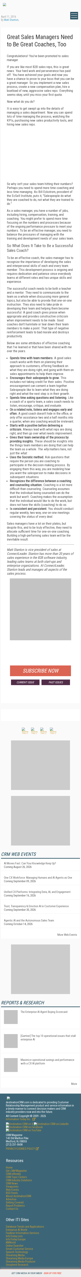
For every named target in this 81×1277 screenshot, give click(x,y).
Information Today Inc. (18, 1119)
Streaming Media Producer (20, 1261)
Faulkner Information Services (22, 1233)
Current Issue (25, 682)
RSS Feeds (12, 1193)
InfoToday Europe (16, 1239)
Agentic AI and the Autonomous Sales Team (29, 920)
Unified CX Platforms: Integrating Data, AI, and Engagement (37, 892)
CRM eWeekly (13, 1173)
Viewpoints (12, 1186)
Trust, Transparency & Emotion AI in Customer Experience (36, 906)
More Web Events (67, 935)
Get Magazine (16, 1170)
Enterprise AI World (16, 1229)
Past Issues (56, 682)
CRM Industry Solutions (19, 1180)
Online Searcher (14, 1245)
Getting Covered (15, 1202)
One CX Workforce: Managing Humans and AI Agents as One (38, 877)
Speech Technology (17, 1252)
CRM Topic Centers (16, 1177)
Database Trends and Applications (25, 1226)
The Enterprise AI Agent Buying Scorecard (44, 1012)
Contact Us (12, 1208)
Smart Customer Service (19, 1248)
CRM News (12, 1183)
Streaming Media (15, 1255)
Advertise (11, 1199)
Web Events (12, 1189)
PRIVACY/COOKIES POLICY (20, 1148)
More (74, 1084)
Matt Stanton (11, 19)
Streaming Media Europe (19, 1258)
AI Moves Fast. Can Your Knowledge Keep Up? (30, 863)
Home (9, 1167)
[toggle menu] (74, 15)
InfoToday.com (14, 1236)
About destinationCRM (18, 1196)
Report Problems (15, 1205)
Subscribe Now (40, 671)
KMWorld (11, 1242)
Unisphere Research (17, 1264)
